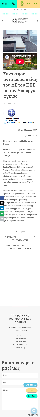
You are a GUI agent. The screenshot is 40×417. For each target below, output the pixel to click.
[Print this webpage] (2, 218)
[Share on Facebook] (2, 198)
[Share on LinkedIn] (2, 208)
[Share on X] (2, 203)
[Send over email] (2, 213)
